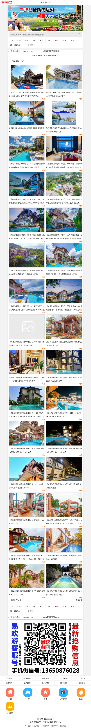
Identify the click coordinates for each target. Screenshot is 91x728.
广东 (11, 40)
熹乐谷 (30, 45)
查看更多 (79, 600)
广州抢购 (82, 678)
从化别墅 (45, 683)
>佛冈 (22, 61)
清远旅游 (45, 678)
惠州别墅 (82, 683)
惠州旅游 (27, 678)
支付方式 (46, 726)
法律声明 (54, 726)
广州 (19, 40)
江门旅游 (63, 678)
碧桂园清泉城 (15, 45)
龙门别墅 (63, 683)
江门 (79, 40)
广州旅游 (9, 678)
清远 (34, 40)
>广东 (13, 61)
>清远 (17, 61)
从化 (41, 40)
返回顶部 (63, 726)
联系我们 (37, 726)
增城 (72, 40)
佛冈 (57, 40)
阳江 (64, 40)
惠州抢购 (27, 683)
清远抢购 (9, 683)
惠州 (26, 40)
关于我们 (28, 726)
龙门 (49, 40)
